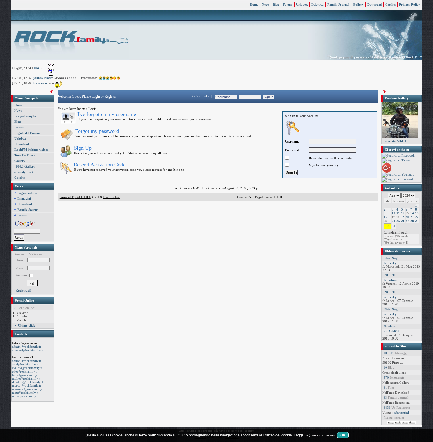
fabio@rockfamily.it (25, 375)
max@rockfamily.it (25, 392)
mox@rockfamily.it (25, 396)
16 (385, 217)
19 (403, 217)
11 (398, 213)
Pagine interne (27, 193)
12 (403, 213)
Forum (287, 4)
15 (417, 213)
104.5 (38, 68)
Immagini (24, 198)
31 (393, 226)
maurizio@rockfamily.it (28, 389)
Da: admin (389, 280)
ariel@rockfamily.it (25, 364)
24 (393, 221)
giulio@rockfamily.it (26, 378)
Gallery (358, 4)
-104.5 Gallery (24, 166)
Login (96, 97)
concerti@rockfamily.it (27, 350)
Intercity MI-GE (395, 141)
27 (407, 221)
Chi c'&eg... (392, 258)
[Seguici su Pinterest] (397, 179)
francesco (40, 83)
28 (412, 221)
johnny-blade (42, 78)
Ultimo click (26, 325)
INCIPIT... (391, 275)
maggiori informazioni (319, 435)
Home (254, 4)
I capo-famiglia (25, 116)
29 (417, 221)
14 (412, 213)
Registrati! (23, 290)
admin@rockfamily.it (26, 346)
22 (417, 217)
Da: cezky (389, 263)
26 (403, 221)
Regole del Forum (27, 133)
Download (374, 4)
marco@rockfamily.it (26, 385)
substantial (401, 412)
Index (81, 108)
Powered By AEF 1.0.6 (75, 197)
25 (398, 221)
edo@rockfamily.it (24, 371)
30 (387, 226)
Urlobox (302, 4)
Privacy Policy (409, 4)
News (265, 4)
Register (110, 97)
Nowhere (390, 326)
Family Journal (338, 4)
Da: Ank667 (390, 331)
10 (393, 213)
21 (412, 217)
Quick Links (200, 96)
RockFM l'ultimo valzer (31, 149)
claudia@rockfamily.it (27, 368)
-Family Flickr (24, 172)
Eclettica (317, 4)
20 (407, 217)
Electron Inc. (111, 197)
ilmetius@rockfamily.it (27, 382)
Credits (390, 4)
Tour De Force (24, 155)
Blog (276, 4)
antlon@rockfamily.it (26, 360)
